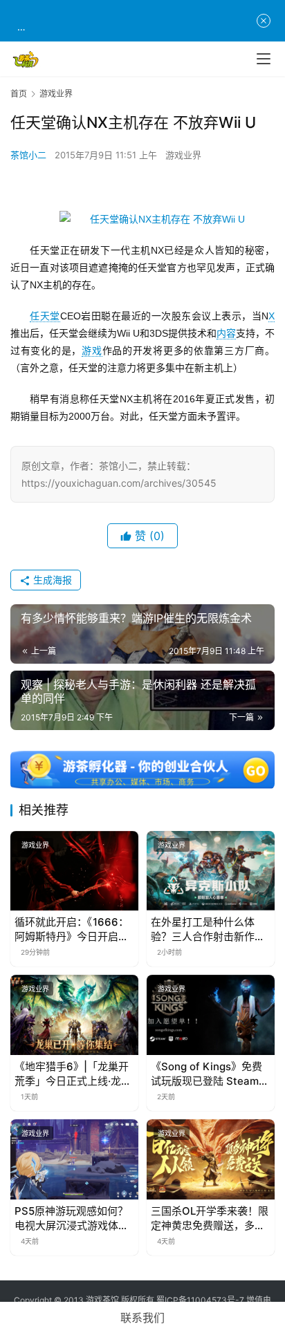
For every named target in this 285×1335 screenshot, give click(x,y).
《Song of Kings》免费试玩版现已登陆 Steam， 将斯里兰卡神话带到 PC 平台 (210, 1074)
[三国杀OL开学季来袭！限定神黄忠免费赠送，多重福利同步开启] (211, 1159)
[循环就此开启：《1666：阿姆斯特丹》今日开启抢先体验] (74, 871)
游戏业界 (183, 154)
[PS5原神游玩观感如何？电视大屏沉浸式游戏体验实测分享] (74, 1159)
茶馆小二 (28, 154)
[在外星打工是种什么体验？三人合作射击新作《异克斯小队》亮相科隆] (211, 871)
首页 (18, 93)
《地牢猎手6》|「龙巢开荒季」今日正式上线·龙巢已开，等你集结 (73, 1074)
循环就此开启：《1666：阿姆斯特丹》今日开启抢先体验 (72, 929)
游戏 (92, 350)
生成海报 (51, 580)
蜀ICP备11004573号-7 (200, 1300)
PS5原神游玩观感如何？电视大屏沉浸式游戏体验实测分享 (72, 1218)
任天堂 (45, 315)
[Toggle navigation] (263, 58)
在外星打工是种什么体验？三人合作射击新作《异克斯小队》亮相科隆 (208, 929)
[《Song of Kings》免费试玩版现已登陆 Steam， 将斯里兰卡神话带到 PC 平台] (211, 1015)
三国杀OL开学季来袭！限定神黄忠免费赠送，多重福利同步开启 (209, 1218)
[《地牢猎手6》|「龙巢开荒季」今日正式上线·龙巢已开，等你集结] (74, 1015)
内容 (226, 333)
